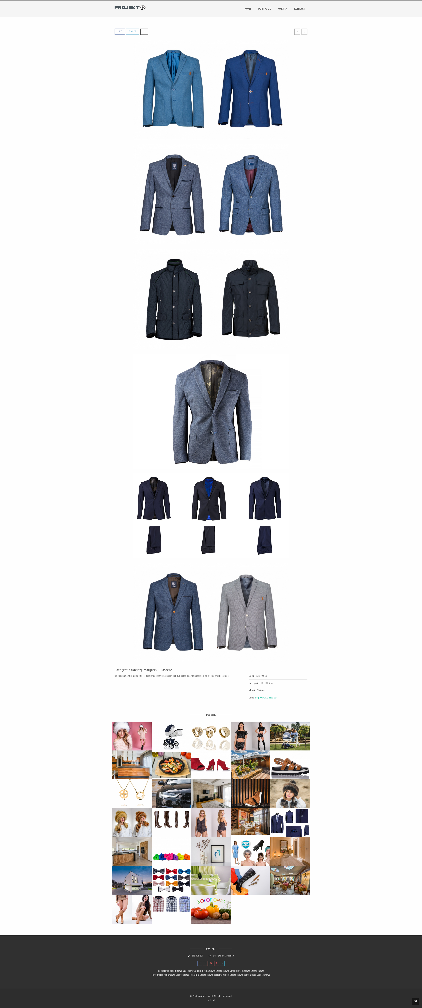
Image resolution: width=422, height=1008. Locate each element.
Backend (211, 1000)
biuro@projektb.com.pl (223, 955)
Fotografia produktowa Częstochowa (177, 971)
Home (248, 8)
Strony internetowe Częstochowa (247, 971)
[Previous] (297, 32)
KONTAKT (299, 8)
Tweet (132, 31)
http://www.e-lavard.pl (266, 697)
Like (120, 31)
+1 (144, 31)
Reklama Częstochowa (201, 974)
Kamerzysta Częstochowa (257, 974)
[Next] (304, 32)
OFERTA (282, 8)
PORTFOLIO (264, 8)
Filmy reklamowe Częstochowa (213, 971)
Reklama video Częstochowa (228, 974)
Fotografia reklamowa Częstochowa (170, 974)
